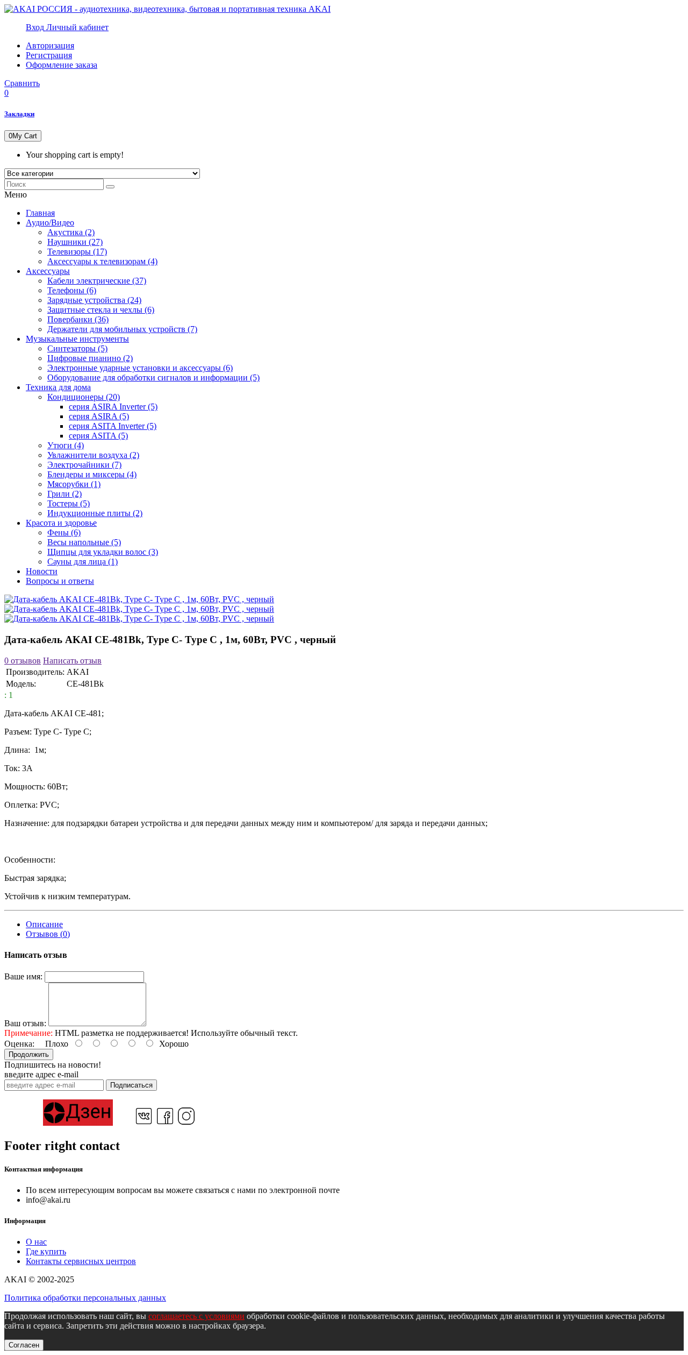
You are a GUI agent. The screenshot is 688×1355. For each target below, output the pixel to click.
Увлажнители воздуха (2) (93, 455)
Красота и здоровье (61, 522)
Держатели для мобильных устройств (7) (122, 329)
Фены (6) (64, 532)
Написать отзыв (72, 660)
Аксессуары (48, 271)
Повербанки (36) (78, 319)
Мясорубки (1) (74, 484)
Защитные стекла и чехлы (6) (100, 309)
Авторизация (50, 45)
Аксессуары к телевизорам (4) (102, 261)
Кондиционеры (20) (83, 396)
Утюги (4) (65, 445)
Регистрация (49, 55)
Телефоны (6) (71, 290)
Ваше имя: (23, 976)
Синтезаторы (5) (77, 348)
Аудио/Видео (50, 222)
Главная (40, 212)
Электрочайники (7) (84, 464)
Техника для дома (58, 387)
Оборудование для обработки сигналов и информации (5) (153, 377)
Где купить (46, 1251)
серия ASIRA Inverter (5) (113, 406)
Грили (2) (64, 493)
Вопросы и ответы (60, 580)
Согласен (24, 1345)
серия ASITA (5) (98, 435)
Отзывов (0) (48, 933)
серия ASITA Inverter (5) (112, 426)
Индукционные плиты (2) (94, 513)
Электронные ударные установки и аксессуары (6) (140, 367)
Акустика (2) (71, 232)
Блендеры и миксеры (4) (92, 474)
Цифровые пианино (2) (90, 358)
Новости (42, 571)
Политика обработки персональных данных (85, 1297)
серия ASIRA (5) (99, 416)
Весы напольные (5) (84, 542)
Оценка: (19, 1043)
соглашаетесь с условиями (196, 1316)
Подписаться (131, 1085)
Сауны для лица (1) (82, 561)
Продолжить (29, 1054)
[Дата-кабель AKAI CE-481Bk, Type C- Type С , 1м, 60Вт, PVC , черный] (139, 599)
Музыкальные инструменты (77, 338)
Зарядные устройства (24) (94, 300)
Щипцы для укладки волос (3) (102, 551)
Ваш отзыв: (25, 1023)
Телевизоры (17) (77, 251)
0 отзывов (22, 660)
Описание (44, 924)
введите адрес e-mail (41, 1074)
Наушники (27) (75, 241)
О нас (36, 1241)
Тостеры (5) (68, 503)
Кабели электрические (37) (96, 280)
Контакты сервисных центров (81, 1261)
